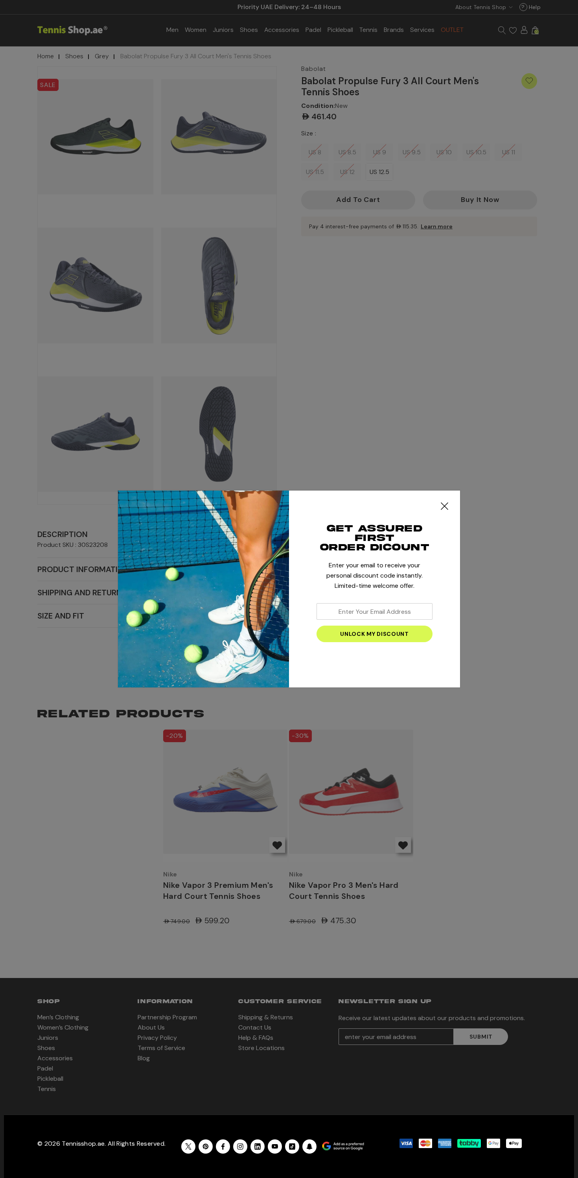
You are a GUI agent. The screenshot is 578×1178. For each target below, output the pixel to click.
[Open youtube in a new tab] (275, 1146)
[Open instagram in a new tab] (240, 1146)
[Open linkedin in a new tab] (257, 1146)
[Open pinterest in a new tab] (206, 1146)
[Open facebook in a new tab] (223, 1146)
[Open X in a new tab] (188, 1146)
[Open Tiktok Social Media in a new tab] (292, 1146)
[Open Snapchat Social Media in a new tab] (309, 1146)
